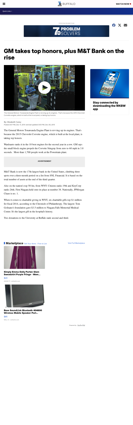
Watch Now (123, 4)
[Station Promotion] (66, 31)
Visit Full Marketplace (76, 243)
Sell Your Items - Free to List (35, 244)
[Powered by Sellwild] (81, 325)
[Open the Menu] (4, 4)
